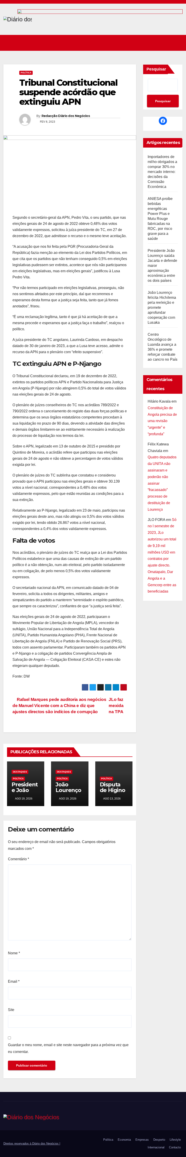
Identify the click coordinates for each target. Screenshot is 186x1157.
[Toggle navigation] (178, 43)
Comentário (18, 859)
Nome (14, 953)
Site (11, 1010)
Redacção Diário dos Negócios (66, 116)
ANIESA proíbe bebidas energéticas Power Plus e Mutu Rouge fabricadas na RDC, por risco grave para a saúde (160, 219)
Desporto (159, 1139)
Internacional (156, 1147)
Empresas (142, 1139)
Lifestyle (175, 1139)
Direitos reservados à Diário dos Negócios (31, 1143)
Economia (124, 1139)
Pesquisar (156, 69)
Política (26, 72)
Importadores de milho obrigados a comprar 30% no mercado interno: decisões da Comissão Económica (162, 172)
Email (14, 981)
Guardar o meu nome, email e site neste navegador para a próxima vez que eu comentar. (68, 1048)
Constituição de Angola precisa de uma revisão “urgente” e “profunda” (162, 421)
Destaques (20, 772)
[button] (168, 43)
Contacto (175, 1147)
